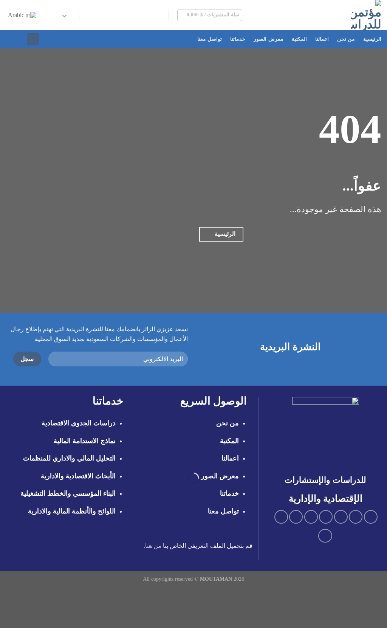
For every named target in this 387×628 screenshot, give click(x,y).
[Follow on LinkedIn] (102, 15)
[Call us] (121, 15)
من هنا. (152, 546)
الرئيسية (372, 39)
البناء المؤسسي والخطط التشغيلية (68, 493)
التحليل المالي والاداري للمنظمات (69, 458)
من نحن (346, 39)
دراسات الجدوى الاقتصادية (79, 423)
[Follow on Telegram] (92, 15)
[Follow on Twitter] (141, 15)
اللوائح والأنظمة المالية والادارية (72, 511)
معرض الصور (268, 39)
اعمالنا (322, 39)
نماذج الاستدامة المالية (85, 441)
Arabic (17, 15)
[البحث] (9, 39)
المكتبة (299, 39)
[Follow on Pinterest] (111, 15)
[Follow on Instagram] (151, 15)
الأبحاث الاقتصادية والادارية (78, 476)
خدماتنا (237, 39)
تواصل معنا (209, 39)
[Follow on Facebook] (161, 15)
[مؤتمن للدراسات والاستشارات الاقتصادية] (328, 15)
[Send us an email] (131, 15)
